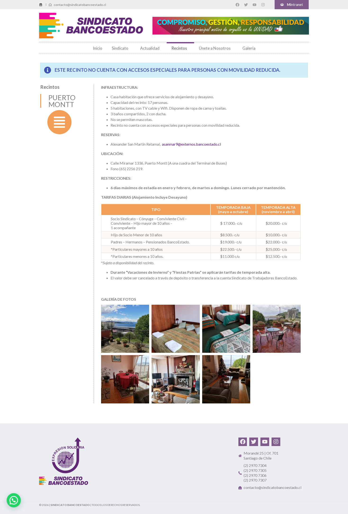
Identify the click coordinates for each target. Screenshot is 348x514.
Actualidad (150, 48)
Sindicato (120, 48)
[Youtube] (254, 5)
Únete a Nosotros (215, 48)
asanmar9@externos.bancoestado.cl (191, 144)
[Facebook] (237, 5)
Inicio (97, 48)
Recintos (179, 48)
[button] (14, 500)
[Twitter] (246, 5)
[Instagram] (263, 5)
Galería (248, 48)
